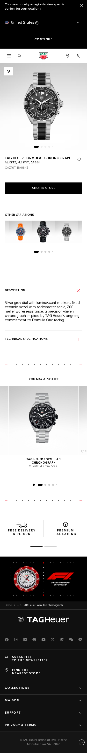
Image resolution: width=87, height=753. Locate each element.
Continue (58, 39)
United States (22, 22)
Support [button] (13, 712)
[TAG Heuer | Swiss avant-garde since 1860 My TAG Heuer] (43, 619)
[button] (78, 56)
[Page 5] (52, 146)
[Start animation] (34, 485)
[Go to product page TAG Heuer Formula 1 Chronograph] (43, 420)
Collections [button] (17, 688)
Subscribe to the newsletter (30, 659)
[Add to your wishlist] (78, 159)
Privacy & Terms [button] (20, 725)
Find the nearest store (26, 672)
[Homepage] (43, 56)
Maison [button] (12, 700)
